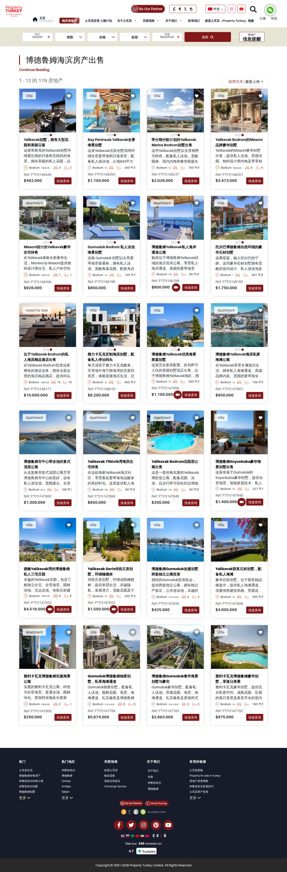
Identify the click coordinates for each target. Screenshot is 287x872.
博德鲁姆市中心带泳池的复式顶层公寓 (47, 464)
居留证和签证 (112, 781)
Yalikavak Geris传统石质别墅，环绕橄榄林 (110, 571)
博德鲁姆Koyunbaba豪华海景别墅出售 (238, 464)
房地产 (252, 37)
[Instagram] (232, 9)
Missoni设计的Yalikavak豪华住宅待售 (47, 249)
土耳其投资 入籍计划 (98, 20)
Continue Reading (34, 69)
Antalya (66, 786)
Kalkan (66, 791)
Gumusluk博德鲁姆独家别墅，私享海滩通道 (109, 679)
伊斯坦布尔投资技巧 (201, 786)
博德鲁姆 (67, 775)
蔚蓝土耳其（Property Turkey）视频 (229, 20)
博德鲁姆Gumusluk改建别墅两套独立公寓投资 (175, 571)
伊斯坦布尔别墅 (28, 786)
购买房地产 (69, 20)
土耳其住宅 (26, 770)
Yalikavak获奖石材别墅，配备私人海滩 (238, 571)
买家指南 (148, 20)
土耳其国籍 (196, 770)
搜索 (206, 37)
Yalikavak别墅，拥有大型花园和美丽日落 (46, 142)
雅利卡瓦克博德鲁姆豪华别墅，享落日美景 (237, 679)
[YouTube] (241, 9)
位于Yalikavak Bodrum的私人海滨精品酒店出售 (46, 357)
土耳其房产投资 (198, 791)
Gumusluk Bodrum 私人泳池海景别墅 (111, 249)
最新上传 (244, 81)
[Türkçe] (147, 835)
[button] (37, 36)
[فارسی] (142, 835)
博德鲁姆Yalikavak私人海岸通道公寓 (174, 249)
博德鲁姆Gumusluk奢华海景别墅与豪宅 (175, 679)
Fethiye (66, 781)
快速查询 (63, 181)
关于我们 (171, 20)
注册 (263, 18)
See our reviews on (143, 843)
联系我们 (194, 20)
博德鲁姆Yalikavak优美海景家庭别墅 (174, 357)
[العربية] (132, 835)
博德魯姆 (153, 788)
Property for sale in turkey (204, 775)
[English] (123, 835)
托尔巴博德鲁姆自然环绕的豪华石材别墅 (238, 249)
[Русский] (128, 835)
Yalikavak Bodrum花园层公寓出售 (175, 464)
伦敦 (150, 776)
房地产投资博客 (198, 781)
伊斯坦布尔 (68, 770)
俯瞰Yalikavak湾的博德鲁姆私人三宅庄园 (47, 571)
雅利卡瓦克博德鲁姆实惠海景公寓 (47, 679)
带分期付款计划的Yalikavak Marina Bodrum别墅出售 (174, 142)
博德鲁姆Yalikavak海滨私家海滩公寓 (237, 357)
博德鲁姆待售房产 (30, 775)
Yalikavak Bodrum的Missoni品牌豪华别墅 (239, 142)
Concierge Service (115, 786)
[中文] (137, 835)
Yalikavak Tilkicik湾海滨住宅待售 (110, 464)
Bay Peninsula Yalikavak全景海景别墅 (111, 142)
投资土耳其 (111, 770)
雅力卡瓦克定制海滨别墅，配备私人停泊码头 (111, 357)
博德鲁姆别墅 (27, 791)
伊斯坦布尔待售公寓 (31, 781)
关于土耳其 (124, 20)
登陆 (274, 18)
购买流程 (109, 775)
